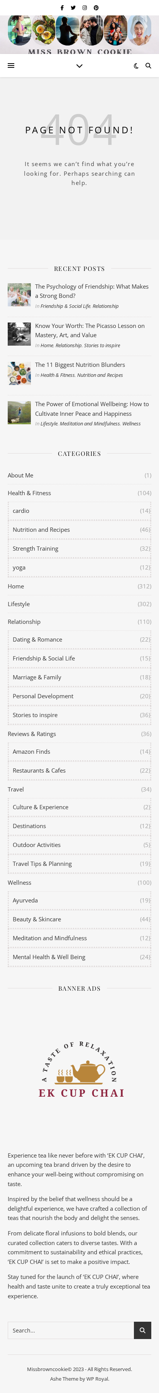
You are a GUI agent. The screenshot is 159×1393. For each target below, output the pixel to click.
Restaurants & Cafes (39, 770)
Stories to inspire (102, 345)
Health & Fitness (58, 374)
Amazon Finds (31, 751)
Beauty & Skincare (37, 919)
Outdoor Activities (37, 845)
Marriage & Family (37, 677)
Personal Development (43, 696)
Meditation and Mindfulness (90, 423)
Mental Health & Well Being (49, 957)
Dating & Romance (37, 639)
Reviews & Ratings (32, 734)
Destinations (29, 826)
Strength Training (35, 548)
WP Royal (97, 1378)
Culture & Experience (40, 807)
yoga (19, 567)
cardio (21, 510)
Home (47, 345)
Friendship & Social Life (65, 305)
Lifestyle (49, 423)
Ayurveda (25, 900)
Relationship (106, 305)
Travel (16, 789)
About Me (20, 475)
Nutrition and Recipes (100, 374)
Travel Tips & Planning (42, 863)
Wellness (131, 423)
